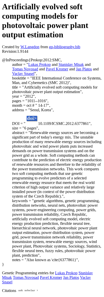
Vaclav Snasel (23, 73)
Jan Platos (84, 69)
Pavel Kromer (57, 69)
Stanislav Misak (71, 64)
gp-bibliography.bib (64, 47)
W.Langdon (29, 47)
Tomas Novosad (25, 69)
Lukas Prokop (39, 64)
